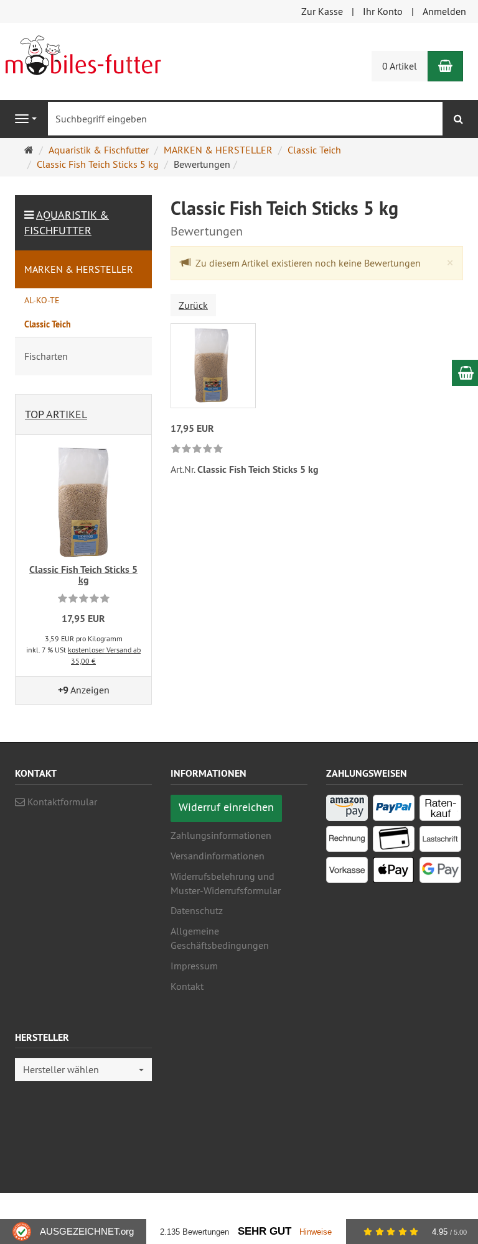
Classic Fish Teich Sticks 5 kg (83, 575)
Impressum (194, 965)
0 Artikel (399, 66)
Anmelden (444, 11)
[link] (197, 449)
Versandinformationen (218, 855)
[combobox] (83, 1069)
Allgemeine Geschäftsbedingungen (220, 938)
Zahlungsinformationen (221, 835)
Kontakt (187, 986)
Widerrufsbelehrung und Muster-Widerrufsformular (226, 883)
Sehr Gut (264, 1231)
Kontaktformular (61, 801)
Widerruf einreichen (226, 807)
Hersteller (42, 1038)
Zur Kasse (322, 11)
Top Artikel (56, 414)
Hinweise (315, 1232)
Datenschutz (197, 910)
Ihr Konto (383, 11)
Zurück (193, 305)
